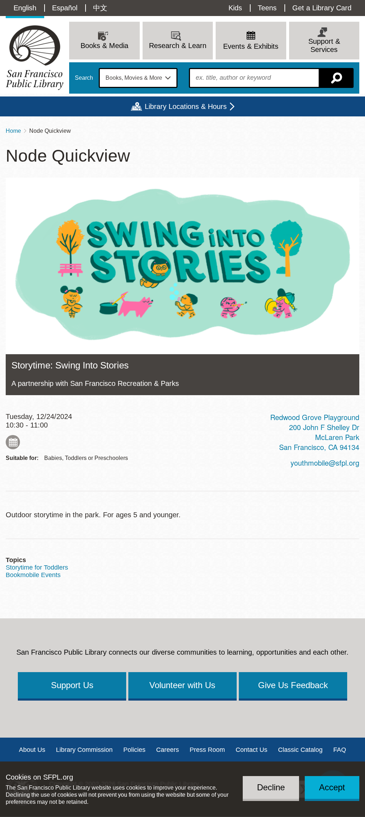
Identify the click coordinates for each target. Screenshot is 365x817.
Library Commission (84, 749)
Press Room (207, 749)
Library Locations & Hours (186, 106)
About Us (32, 749)
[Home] (34, 57)
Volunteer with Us (182, 685)
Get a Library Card (321, 8)
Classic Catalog (300, 749)
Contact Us (251, 749)
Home (13, 131)
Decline (271, 787)
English (25, 8)
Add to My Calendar (13, 442)
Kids (235, 8)
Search (84, 78)
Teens (267, 8)
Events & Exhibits (250, 46)
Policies (134, 749)
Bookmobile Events (33, 574)
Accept (332, 787)
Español (64, 8)
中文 (100, 8)
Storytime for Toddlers (37, 567)
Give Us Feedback (293, 685)
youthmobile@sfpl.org (325, 462)
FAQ (339, 749)
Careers (167, 749)
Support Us (72, 685)
